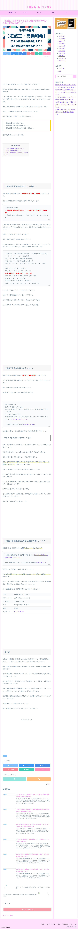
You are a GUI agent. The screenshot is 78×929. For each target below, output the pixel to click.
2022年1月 (61, 56)
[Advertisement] (27, 70)
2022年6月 (61, 43)
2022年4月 (61, 48)
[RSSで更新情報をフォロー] (39, 779)
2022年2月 (61, 53)
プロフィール (73, 924)
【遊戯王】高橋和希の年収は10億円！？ (14, 148)
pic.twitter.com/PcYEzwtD (20, 419)
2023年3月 (61, 38)
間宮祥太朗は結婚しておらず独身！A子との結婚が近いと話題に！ (65, 112)
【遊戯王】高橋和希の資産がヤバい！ (13, 150)
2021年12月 (62, 58)
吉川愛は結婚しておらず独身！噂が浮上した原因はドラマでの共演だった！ (65, 104)
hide (19, 145)
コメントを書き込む (27, 909)
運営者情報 (65, 924)
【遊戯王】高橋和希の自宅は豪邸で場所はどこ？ (16, 152)
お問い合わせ (45, 924)
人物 (5, 756)
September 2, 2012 (29, 424)
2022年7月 (61, 41)
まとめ (6, 154)
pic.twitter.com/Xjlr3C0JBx (13, 557)
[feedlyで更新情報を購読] (14, 779)
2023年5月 (61, 36)
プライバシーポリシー (55, 924)
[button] (74, 76)
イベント (61, 68)
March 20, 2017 (41, 562)
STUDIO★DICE (19, 611)
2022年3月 (61, 51)
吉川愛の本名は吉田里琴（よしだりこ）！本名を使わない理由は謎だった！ (65, 92)
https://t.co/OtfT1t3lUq (41, 555)
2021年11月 (62, 61)
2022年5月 (61, 46)
